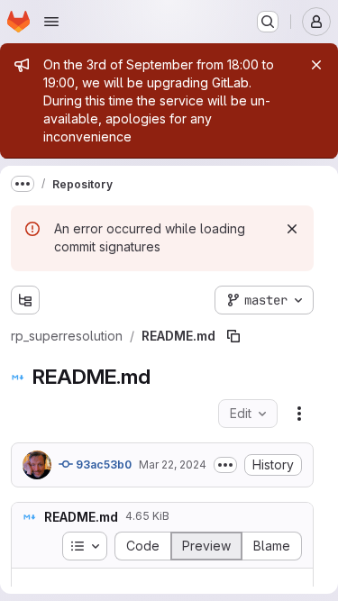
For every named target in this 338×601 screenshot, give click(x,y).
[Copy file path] (233, 336)
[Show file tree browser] (25, 300)
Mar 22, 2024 (172, 464)
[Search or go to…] (268, 21)
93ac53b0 (102, 464)
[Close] (316, 65)
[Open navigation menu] (51, 21)
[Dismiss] (292, 229)
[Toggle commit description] (225, 465)
